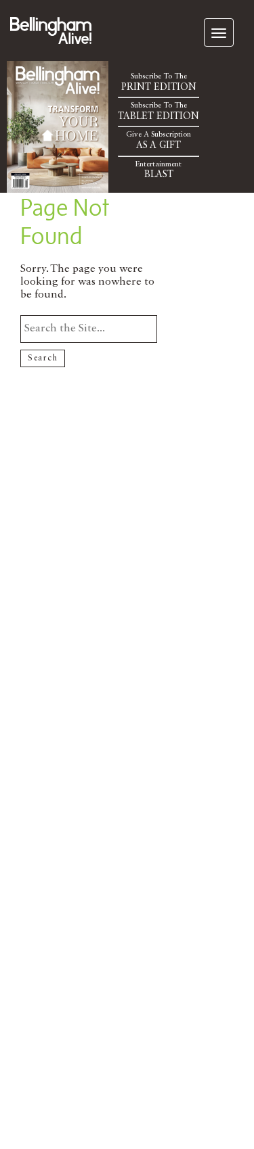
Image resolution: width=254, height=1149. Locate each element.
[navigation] (219, 32)
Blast (158, 170)
